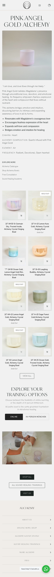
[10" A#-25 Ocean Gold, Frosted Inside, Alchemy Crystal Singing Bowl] (40, 342)
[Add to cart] (21, 215)
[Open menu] (6, 5)
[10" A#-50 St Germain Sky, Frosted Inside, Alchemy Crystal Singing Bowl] (14, 205)
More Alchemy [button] (27, 552)
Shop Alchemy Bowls (10, 170)
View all (27, 376)
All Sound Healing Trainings (27, 485)
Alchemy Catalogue (10, 166)
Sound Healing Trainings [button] (27, 544)
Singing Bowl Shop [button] (27, 528)
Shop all (27, 477)
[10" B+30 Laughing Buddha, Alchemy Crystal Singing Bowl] (40, 251)
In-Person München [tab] (36, 417)
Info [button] (27, 560)
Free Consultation (9, 175)
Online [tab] (13, 417)
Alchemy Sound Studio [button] (27, 536)
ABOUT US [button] (27, 520)
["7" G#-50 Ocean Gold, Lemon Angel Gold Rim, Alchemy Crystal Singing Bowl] (14, 251)
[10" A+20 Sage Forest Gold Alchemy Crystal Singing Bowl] (40, 296)
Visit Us (27, 493)
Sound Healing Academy (12, 179)
